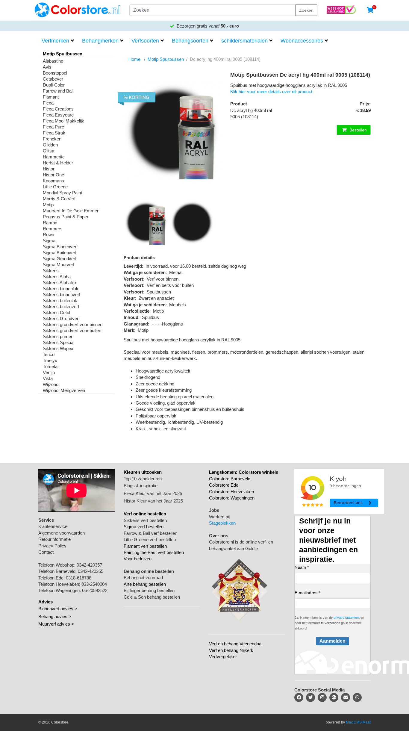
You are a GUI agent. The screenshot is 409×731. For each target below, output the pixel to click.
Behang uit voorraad (143, 577)
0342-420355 (90, 571)
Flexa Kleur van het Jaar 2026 (153, 493)
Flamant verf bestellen (145, 546)
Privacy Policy (52, 545)
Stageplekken (222, 523)
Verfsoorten (145, 41)
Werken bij (219, 516)
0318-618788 (78, 577)
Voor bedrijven (138, 558)
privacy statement (347, 617)
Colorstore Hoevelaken (231, 491)
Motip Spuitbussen (166, 59)
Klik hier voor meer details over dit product (271, 91)
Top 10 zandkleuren (143, 478)
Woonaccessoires (302, 41)
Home (134, 59)
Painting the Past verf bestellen (154, 552)
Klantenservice (52, 526)
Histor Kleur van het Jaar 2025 (153, 500)
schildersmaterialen (244, 41)
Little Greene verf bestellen (150, 539)
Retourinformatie (54, 539)
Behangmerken (100, 41)
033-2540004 (94, 584)
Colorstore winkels (258, 472)
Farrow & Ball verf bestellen (150, 533)
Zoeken (306, 10)
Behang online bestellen (149, 571)
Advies (45, 601)
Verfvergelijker (223, 656)
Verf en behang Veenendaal (235, 643)
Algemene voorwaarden (61, 532)
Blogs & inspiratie (140, 485)
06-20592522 (94, 590)
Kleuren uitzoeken (143, 472)
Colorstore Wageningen (232, 497)
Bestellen (357, 130)
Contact (46, 552)
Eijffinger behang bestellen (149, 590)
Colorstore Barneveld (229, 478)
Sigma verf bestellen (143, 526)
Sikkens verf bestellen (145, 520)
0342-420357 (89, 564)
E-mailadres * (307, 592)
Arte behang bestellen (145, 584)
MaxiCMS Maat (358, 722)
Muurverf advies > (56, 623)
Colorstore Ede (223, 485)
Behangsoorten (190, 41)
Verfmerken (55, 41)
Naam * (302, 567)
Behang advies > (54, 616)
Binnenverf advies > (57, 608)
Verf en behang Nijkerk (231, 650)
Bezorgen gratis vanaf (207, 25)
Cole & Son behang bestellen (152, 597)
